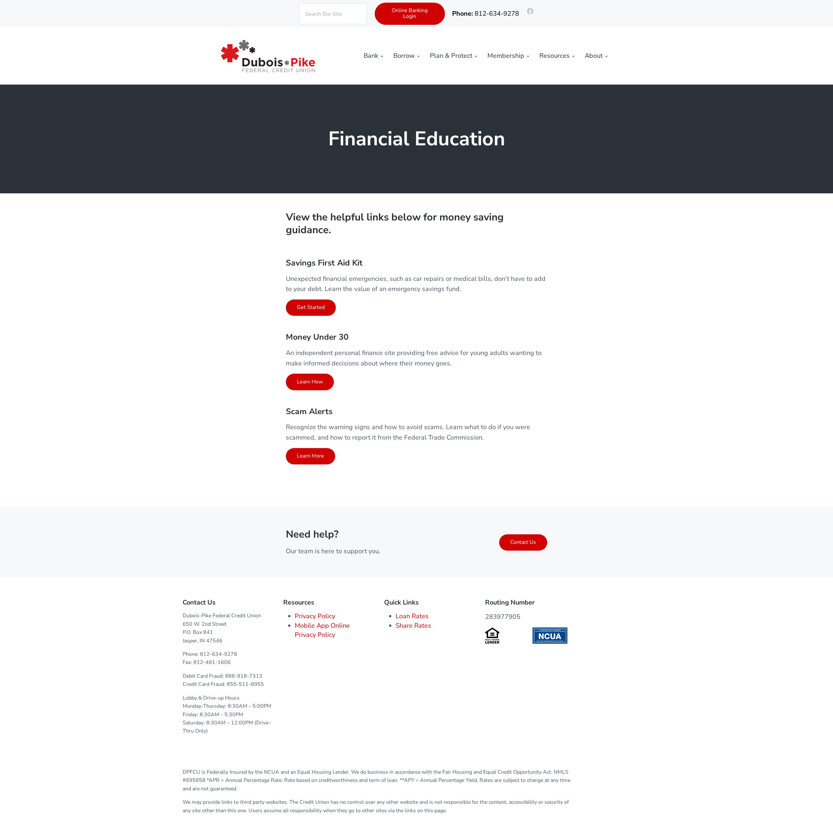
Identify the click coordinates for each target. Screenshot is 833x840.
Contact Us (523, 542)
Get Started (311, 307)
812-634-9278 (497, 13)
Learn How (310, 381)
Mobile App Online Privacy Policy (322, 630)
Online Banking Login (410, 13)
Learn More (310, 456)
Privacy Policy (315, 616)
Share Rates (413, 625)
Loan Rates (412, 616)
